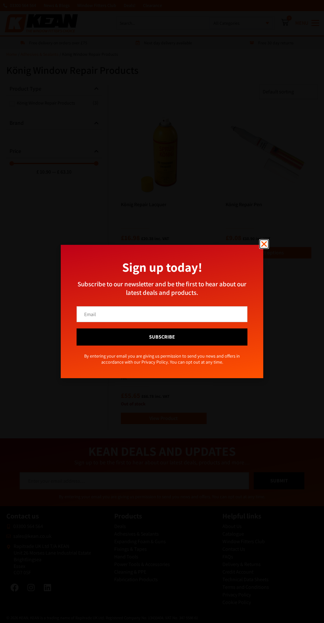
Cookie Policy (148, 343)
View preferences (214, 330)
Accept (109, 330)
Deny (162, 330)
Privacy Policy (173, 343)
